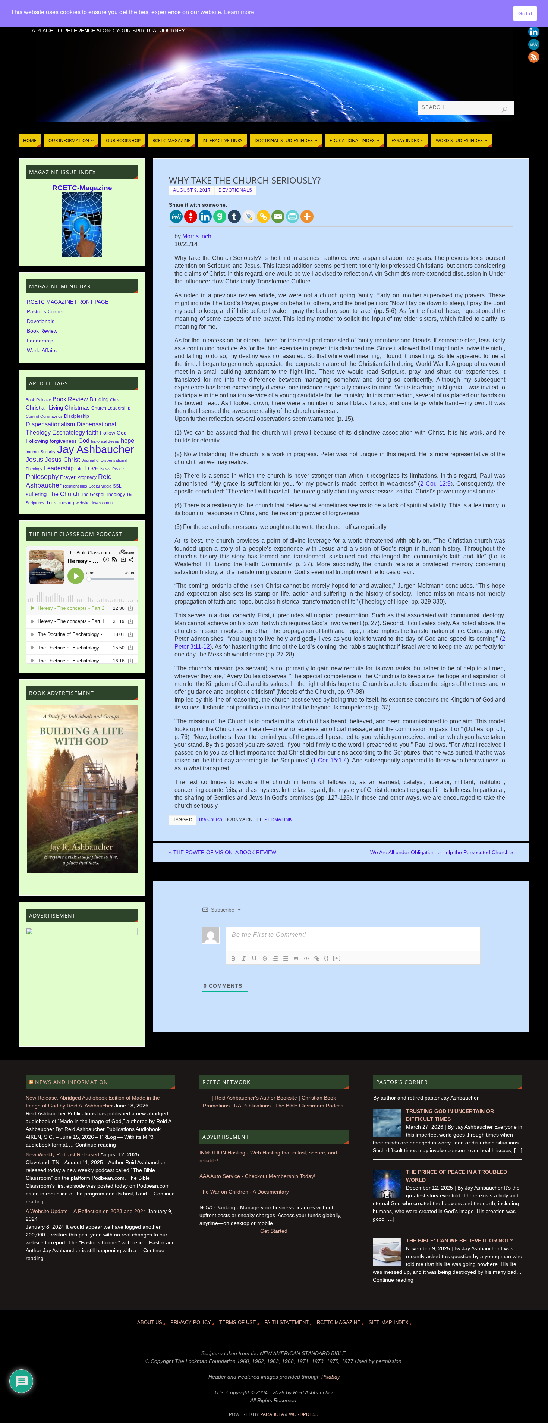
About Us (149, 1322)
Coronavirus (51, 416)
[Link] (317, 958)
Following (37, 441)
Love (91, 468)
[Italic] (244, 958)
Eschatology (68, 432)
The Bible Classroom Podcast (310, 1106)
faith (92, 432)
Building (98, 399)
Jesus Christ (62, 459)
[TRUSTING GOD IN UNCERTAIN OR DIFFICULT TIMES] (387, 1135)
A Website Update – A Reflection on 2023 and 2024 (86, 1211)
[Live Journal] (248, 216)
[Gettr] (190, 216)
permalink (278, 819)
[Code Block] (306, 958)
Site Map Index (389, 1322)
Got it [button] (525, 13)
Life (79, 468)
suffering (36, 494)
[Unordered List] (285, 958)
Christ (115, 400)
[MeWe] (176, 216)
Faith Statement (286, 1322)
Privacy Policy (190, 1322)
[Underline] (254, 958)
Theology (115, 494)
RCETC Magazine (338, 1322)
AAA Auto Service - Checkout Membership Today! (257, 1176)
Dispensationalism (50, 424)
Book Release (38, 400)
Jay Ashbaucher (95, 449)
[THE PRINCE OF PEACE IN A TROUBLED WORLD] (387, 1196)
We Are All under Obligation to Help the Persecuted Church (441, 852)
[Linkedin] (533, 31)
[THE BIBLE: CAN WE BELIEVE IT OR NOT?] (387, 1264)
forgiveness (63, 441)
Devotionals (235, 190)
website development (95, 503)
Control (32, 416)
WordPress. (304, 1414)
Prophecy (87, 477)
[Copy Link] (263, 216)
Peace (118, 469)
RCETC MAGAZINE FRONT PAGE (67, 302)
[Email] (277, 216)
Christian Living (44, 408)
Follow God (113, 433)
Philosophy (42, 476)
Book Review (42, 331)
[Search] (504, 109)
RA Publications (252, 1106)
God (83, 440)
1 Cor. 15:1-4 (330, 760)
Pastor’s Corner (45, 311)
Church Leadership (110, 408)
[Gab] (219, 216)
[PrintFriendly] (292, 216)
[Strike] (264, 958)
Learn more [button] (239, 12)
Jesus (34, 459)
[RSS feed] (533, 57)
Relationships (75, 486)
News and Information (71, 1081)
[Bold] (233, 958)
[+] (337, 958)
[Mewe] (533, 44)
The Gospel (92, 494)
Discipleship (76, 416)
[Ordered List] (275, 958)
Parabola (272, 1414)
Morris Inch (196, 236)
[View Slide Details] (82, 789)
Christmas (77, 408)
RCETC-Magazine (82, 188)
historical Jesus (105, 441)
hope (127, 440)
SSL (117, 486)
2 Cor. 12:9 (435, 483)
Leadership (40, 341)
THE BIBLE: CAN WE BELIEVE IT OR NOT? (459, 1241)
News (105, 469)
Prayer (68, 477)
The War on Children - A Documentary (244, 1192)
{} (326, 958)
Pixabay (330, 1377)
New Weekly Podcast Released (62, 1154)
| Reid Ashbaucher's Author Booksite (254, 1098)
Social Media (100, 486)
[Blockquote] (296, 958)
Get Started (273, 1231)
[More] (307, 216)
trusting (66, 502)
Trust (52, 502)
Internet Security (41, 451)
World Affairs (42, 350)
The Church (210, 819)
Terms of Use (237, 1322)
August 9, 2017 (192, 190)
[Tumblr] (234, 216)
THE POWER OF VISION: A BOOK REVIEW (222, 852)
